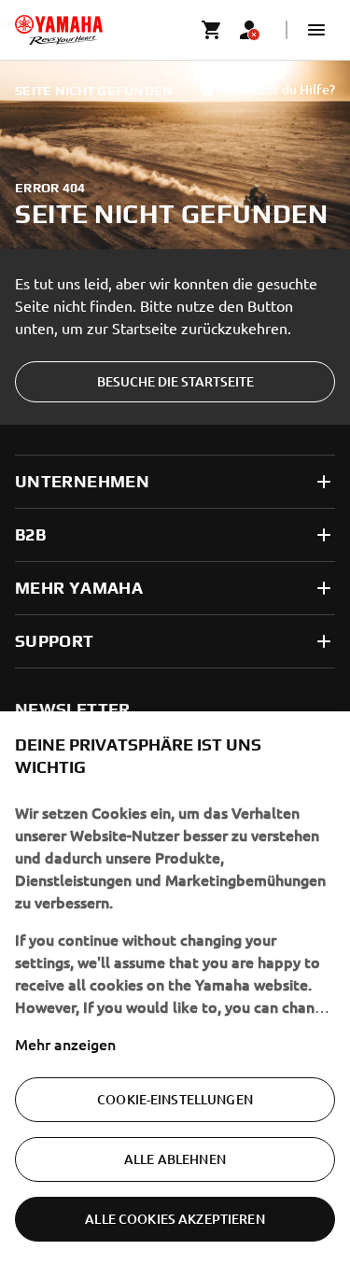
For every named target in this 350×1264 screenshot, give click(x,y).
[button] (316, 30)
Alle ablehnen (175, 1159)
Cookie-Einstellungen (175, 1099)
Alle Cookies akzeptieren (174, 1219)
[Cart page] (212, 30)
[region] (175, 987)
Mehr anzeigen (65, 1043)
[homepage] (59, 30)
